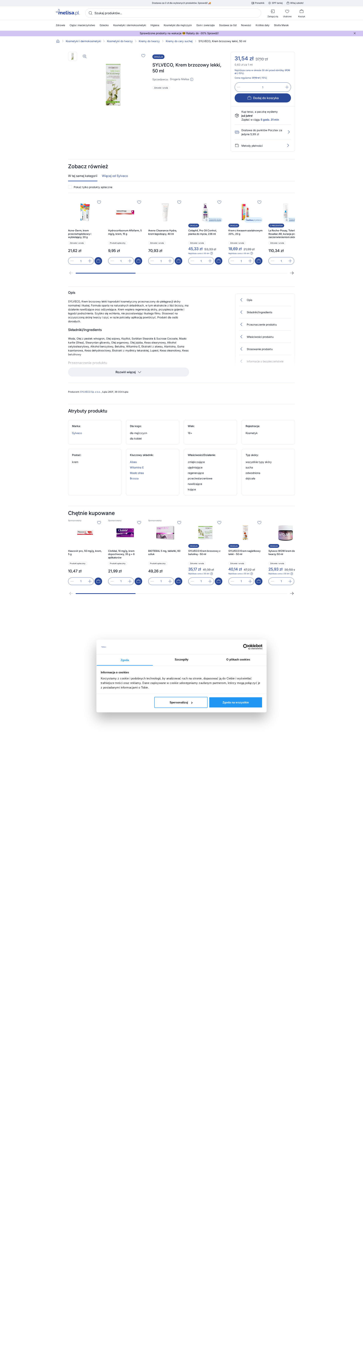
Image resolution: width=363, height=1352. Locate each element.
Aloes (133, 462)
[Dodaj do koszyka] (98, 261)
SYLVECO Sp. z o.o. (90, 391)
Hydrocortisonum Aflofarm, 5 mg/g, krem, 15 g (125, 232)
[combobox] (173, 13)
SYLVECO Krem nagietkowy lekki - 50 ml (244, 552)
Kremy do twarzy (149, 41)
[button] (191, 79)
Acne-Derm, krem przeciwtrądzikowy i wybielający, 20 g (79, 234)
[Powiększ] (85, 56)
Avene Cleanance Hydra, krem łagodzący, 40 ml (162, 232)
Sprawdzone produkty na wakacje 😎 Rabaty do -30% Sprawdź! (179, 33)
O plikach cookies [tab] (238, 659)
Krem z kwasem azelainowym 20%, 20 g (245, 232)
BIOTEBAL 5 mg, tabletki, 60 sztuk (164, 552)
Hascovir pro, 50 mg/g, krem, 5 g (85, 552)
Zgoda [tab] (125, 659)
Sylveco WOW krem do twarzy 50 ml (281, 552)
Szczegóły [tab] (181, 659)
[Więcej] (288, 145)
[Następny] (292, 273)
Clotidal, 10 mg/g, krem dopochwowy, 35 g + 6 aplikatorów (121, 554)
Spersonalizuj (179, 702)
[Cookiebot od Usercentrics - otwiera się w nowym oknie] (245, 647)
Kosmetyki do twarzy (120, 41)
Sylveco (77, 433)
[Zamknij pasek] (354, 33)
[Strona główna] (58, 41)
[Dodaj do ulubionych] (143, 56)
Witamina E (137, 467)
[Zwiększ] (287, 87)
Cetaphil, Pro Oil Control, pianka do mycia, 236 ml (202, 232)
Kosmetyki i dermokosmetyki (83, 41)
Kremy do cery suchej (179, 41)
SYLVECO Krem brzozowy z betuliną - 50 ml (204, 552)
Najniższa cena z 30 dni (198, 253)
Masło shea (137, 472)
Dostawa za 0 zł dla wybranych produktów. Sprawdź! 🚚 (181, 3)
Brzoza (134, 478)
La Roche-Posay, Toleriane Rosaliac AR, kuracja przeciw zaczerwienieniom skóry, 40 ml (284, 234)
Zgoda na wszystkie (236, 702)
